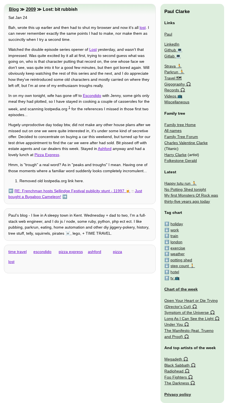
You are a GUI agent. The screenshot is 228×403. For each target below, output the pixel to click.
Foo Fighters (175, 377)
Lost (93, 49)
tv (172, 278)
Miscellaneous (176, 102)
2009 (31, 9)
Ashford (104, 148)
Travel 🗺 (173, 78)
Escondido (92, 95)
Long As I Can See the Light (189, 318)
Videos (170, 96)
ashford (94, 251)
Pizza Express (46, 154)
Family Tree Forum (181, 136)
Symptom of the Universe (186, 312)
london (176, 242)
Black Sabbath (177, 365)
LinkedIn (171, 44)
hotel (174, 272)
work (174, 230)
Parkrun (171, 72)
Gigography (174, 84)
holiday (176, 224)
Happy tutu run (177, 183)
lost (143, 27)
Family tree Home (180, 124)
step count (179, 266)
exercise (177, 248)
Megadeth (173, 359)
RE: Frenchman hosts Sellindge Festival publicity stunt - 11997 (69, 191)
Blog (14, 9)
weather (177, 254)
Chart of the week (181, 289)
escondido (42, 251)
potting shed (181, 260)
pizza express (71, 251)
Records (171, 90)
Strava (170, 66)
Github (170, 50)
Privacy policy (177, 394)
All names (173, 130)
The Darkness (176, 383)
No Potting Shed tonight (185, 189)
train (174, 236)
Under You (173, 324)
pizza (117, 251)
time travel (17, 251)
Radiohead (174, 371)
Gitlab (169, 56)
